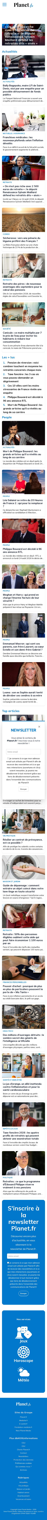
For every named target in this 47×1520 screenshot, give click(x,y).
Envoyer (23, 789)
